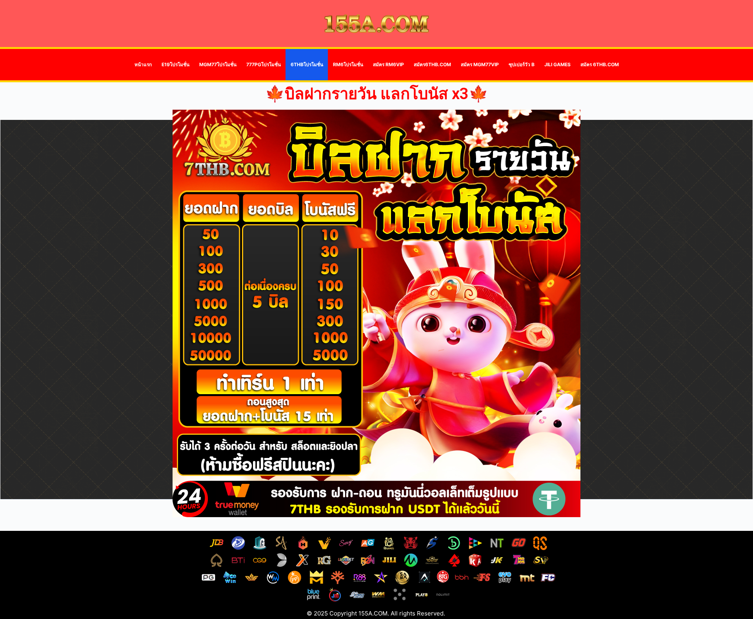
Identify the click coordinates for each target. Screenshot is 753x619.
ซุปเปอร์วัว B (522, 64)
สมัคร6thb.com (432, 64)
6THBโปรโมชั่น (307, 64)
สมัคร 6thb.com (599, 64)
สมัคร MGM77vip (480, 64)
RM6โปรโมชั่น (348, 64)
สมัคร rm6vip (388, 64)
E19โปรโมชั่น (175, 64)
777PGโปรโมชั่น (263, 64)
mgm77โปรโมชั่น (217, 64)
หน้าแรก (143, 64)
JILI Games (557, 64)
